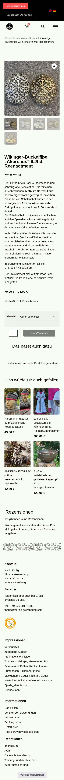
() (19, 174)
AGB (7, 750)
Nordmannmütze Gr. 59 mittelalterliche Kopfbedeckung (16, 422)
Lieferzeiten (11, 727)
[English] (51, 10)
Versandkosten (30, 301)
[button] (42, 26)
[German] (55, 10)
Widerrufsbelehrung (16, 764)
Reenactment (12, 690)
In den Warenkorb (39, 333)
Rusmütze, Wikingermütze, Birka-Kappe (28, 680)
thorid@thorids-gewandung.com (23, 609)
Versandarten (12, 717)
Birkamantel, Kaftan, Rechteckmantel (26, 666)
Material (11, 316)
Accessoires (20, 38)
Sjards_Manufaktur (15, 685)
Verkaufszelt (11, 647)
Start (8, 38)
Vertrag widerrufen (32, 774)
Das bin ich (11, 707)
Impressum (11, 745)
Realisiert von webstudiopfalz (21, 731)
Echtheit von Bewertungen (20, 712)
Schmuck (34, 38)
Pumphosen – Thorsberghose (22, 670)
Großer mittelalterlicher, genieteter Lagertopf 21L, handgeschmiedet (45, 479)
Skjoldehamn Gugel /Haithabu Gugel (26, 675)
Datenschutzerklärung (17, 755)
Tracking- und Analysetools (20, 760)
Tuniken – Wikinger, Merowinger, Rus (26, 661)
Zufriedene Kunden (15, 651)
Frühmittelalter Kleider (17, 656)
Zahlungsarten (13, 722)
